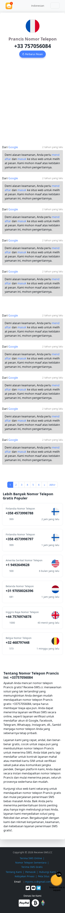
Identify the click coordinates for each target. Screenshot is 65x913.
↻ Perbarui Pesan (32, 54)
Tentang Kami (14, 872)
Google (13, 147)
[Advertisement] (32, 97)
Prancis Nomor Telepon (32, 39)
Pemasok (30, 872)
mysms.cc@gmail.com (38, 881)
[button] (36, 5)
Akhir (52, 484)
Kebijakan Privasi (24, 876)
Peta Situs (43, 876)
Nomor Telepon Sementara (30, 862)
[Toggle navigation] (54, 5)
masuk (22, 159)
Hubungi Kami (47, 872)
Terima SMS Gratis (32, 867)
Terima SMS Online (31, 858)
